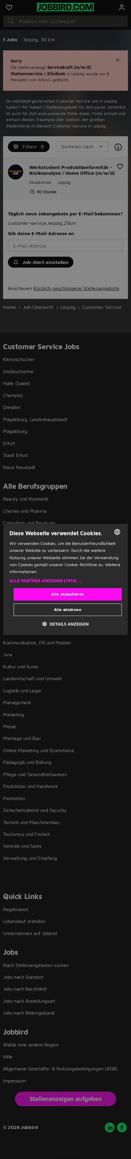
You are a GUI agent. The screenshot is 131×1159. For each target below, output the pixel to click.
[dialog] (65, 579)
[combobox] (117, 532)
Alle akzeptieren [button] (67, 594)
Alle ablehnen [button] (67, 609)
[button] (65, 580)
